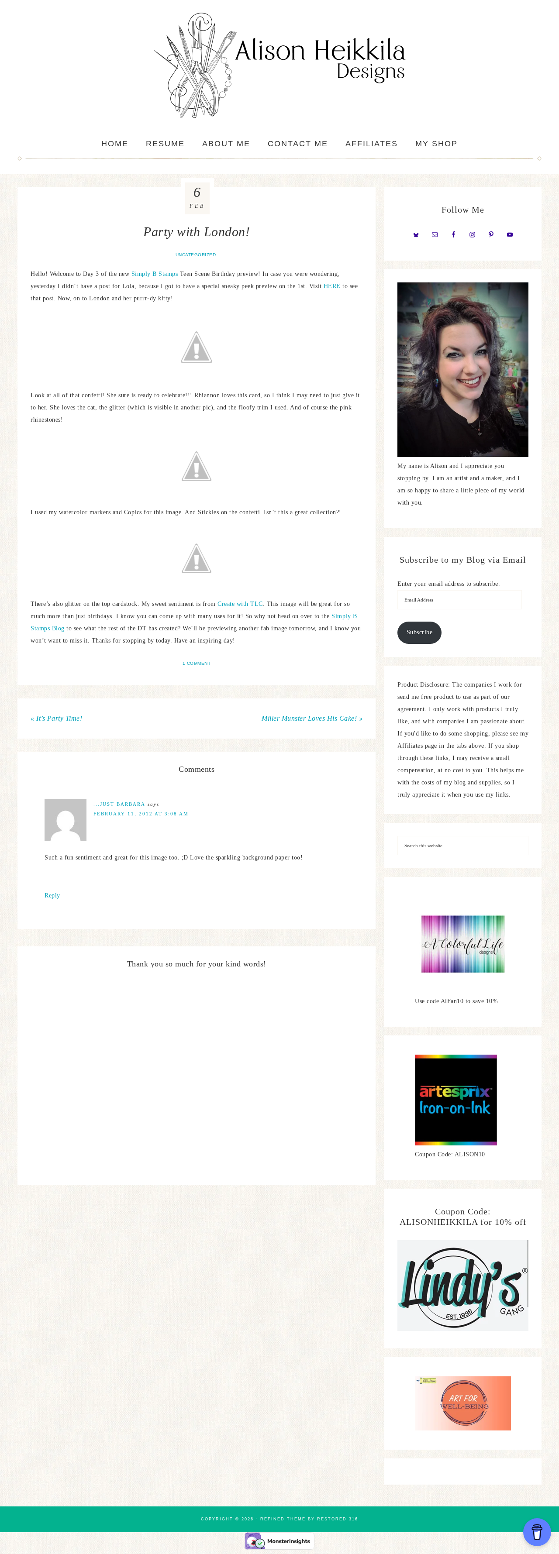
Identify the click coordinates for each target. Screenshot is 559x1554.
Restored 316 (337, 1519)
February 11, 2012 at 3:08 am (141, 813)
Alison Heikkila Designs (279, 65)
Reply (52, 895)
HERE (332, 286)
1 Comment (197, 663)
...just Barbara (119, 804)
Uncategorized (196, 254)
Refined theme (283, 1519)
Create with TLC (240, 604)
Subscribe (420, 632)
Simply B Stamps (154, 274)
